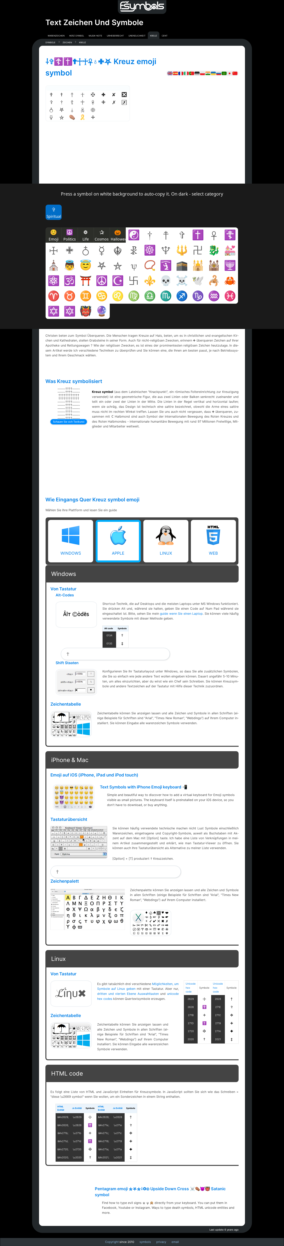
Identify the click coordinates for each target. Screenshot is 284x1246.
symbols (145, 1242)
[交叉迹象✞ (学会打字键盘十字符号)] (235, 73)
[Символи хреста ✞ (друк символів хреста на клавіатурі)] (213, 73)
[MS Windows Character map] (71, 735)
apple (118, 553)
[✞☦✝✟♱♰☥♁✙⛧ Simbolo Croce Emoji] (186, 73)
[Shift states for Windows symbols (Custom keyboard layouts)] (76, 694)
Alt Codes (76, 609)
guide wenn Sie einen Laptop (181, 613)
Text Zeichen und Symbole (94, 22)
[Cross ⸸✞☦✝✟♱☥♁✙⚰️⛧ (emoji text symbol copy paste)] (170, 73)
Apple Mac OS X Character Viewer (151, 922)
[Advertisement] (142, 157)
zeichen (67, 42)
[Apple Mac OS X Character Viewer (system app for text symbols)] (150, 934)
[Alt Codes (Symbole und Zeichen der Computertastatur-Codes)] (76, 626)
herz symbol (76, 35)
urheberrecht (115, 35)
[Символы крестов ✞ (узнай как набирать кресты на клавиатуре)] (218, 73)
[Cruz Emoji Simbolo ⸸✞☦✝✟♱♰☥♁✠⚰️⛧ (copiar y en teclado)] (175, 73)
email (175, 1242)
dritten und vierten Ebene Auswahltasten (128, 994)
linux (166, 553)
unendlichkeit (136, 35)
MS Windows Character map (71, 721)
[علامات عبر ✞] (224, 73)
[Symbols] (142, 7)
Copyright (112, 1242)
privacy (161, 1242)
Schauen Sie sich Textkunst (68, 421)
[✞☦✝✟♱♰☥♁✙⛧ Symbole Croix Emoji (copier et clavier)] (181, 73)
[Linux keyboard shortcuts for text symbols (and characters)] (71, 1005)
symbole (50, 42)
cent (165, 35)
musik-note (95, 35)
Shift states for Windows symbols (76, 682)
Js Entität (77, 1108)
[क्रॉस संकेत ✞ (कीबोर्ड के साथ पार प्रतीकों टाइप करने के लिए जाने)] (208, 73)
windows (70, 553)
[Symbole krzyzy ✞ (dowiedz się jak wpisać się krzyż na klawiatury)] (202, 73)
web (213, 553)
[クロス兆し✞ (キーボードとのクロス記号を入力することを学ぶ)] (229, 73)
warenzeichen (56, 35)
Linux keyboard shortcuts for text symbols (71, 993)
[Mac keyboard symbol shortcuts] (78, 857)
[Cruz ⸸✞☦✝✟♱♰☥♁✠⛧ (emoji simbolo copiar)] (191, 73)
